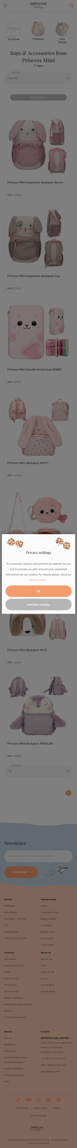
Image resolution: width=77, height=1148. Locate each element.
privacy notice (38, 579)
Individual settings (38, 604)
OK (38, 591)
